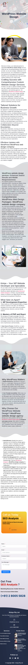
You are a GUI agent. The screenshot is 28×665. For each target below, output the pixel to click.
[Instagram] (12, 658)
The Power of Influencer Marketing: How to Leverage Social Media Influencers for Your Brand (22, 647)
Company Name (5, 556)
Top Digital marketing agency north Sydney (22, 634)
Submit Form (6, 571)
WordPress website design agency (11, 419)
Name (2, 543)
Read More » (20, 635)
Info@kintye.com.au (14, 622)
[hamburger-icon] (24, 4)
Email (2, 550)
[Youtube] (15, 658)
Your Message (5, 562)
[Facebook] (10, 658)
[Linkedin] (18, 658)
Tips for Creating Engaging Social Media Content (22, 640)
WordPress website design (16, 91)
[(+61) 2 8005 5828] (14, 625)
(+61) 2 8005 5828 (13, 595)
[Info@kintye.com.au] (14, 620)
